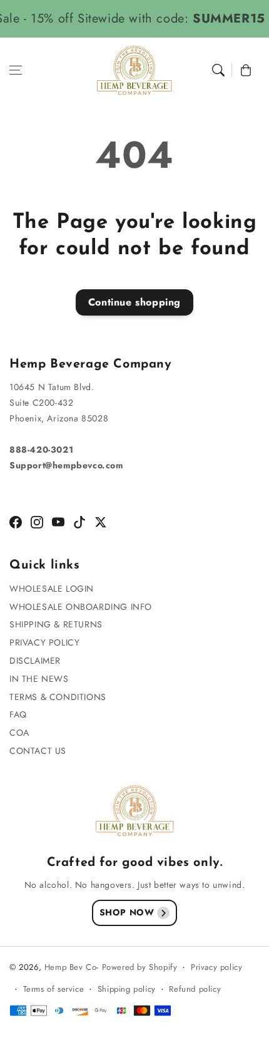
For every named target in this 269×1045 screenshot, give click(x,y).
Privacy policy (216, 967)
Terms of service (53, 989)
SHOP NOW (127, 912)
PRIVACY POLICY (44, 642)
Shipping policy (127, 989)
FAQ (18, 714)
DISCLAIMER (35, 660)
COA (19, 732)
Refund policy (195, 989)
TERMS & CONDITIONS (57, 697)
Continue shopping (134, 302)
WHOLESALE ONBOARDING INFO (80, 606)
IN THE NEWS (39, 678)
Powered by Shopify (140, 967)
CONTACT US (37, 750)
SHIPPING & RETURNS (56, 624)
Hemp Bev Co (70, 967)
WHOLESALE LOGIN (51, 588)
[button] (15, 70)
